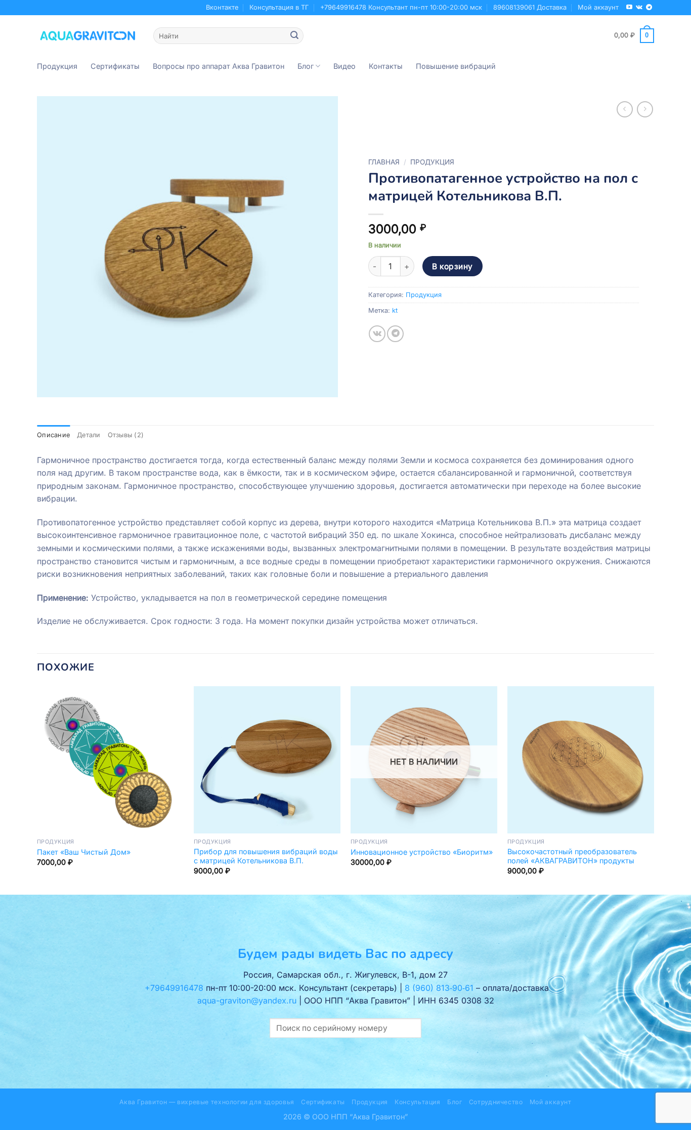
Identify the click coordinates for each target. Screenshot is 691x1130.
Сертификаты (115, 66)
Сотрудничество (496, 1102)
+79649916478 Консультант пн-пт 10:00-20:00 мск (401, 7)
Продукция (57, 66)
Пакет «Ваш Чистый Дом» (84, 852)
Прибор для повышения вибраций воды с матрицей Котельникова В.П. (266, 856)
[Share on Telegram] (395, 333)
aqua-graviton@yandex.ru (246, 1000)
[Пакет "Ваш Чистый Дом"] (110, 759)
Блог (305, 66)
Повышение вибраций (456, 66)
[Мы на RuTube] (629, 7)
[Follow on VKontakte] (639, 7)
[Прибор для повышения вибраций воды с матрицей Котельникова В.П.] (267, 759)
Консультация (417, 1102)
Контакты (386, 66)
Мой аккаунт (598, 7)
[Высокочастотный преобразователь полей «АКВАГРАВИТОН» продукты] (580, 759)
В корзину (452, 266)
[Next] (653, 789)
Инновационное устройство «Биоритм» (422, 852)
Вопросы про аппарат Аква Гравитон (218, 66)
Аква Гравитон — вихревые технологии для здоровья (206, 1102)
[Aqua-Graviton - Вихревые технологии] (87, 35)
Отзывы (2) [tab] (126, 435)
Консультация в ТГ (279, 7)
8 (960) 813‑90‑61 (439, 988)
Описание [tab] (53, 435)
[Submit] (294, 36)
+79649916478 (174, 988)
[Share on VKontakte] (377, 333)
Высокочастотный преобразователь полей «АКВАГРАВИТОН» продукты (572, 856)
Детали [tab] (89, 435)
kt (395, 310)
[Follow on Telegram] (649, 7)
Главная (384, 162)
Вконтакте (222, 7)
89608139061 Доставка (530, 7)
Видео (344, 66)
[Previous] (37, 789)
